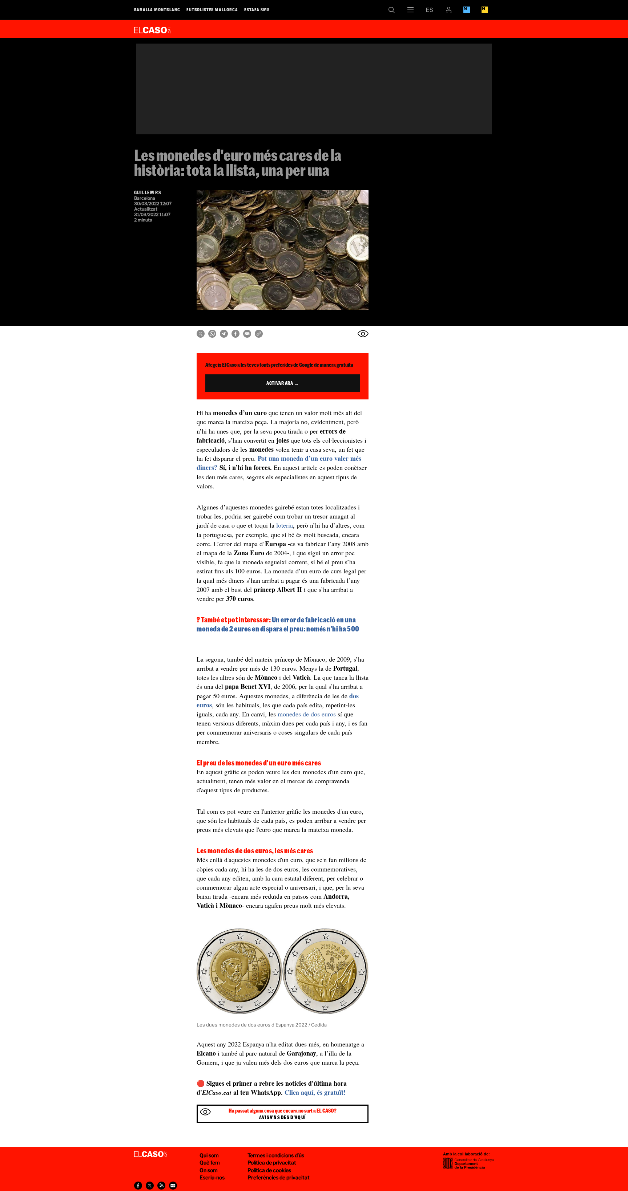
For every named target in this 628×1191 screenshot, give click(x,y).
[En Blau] (467, 10)
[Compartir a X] (201, 334)
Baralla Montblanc (157, 9)
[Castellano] (429, 10)
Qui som (209, 1155)
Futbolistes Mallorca (212, 9)
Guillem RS (147, 192)
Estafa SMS (257, 9)
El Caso (152, 28)
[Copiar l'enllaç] (259, 334)
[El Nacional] (485, 10)
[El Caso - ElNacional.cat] (150, 1154)
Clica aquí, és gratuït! (315, 1092)
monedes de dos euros (307, 714)
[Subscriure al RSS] (161, 1186)
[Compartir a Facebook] (235, 334)
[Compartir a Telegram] (224, 334)
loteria (284, 525)
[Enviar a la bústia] (363, 334)
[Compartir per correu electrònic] (247, 334)
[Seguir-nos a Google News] (173, 1186)
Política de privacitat (271, 1162)
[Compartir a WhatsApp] (212, 334)
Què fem (210, 1162)
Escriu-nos (212, 1177)
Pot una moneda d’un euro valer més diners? (279, 463)
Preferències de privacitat (278, 1177)
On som (209, 1170)
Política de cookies (269, 1170)
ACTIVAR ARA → (282, 383)
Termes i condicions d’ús (275, 1155)
